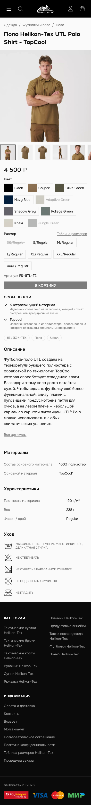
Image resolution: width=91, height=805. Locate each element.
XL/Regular (39, 254)
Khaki (18, 223)
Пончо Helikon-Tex (64, 654)
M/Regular (65, 242)
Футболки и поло (36, 25)
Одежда (10, 25)
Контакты (11, 713)
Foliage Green (62, 211)
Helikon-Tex (16, 338)
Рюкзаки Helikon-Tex (20, 681)
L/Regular (15, 254)
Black (18, 188)
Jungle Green (48, 223)
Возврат (10, 721)
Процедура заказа (19, 760)
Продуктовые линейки (68, 626)
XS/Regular (16, 242)
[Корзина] (82, 9)
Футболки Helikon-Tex (67, 646)
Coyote (44, 188)
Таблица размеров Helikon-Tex (28, 752)
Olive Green (75, 188)
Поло (60, 25)
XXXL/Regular (17, 266)
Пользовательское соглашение (29, 737)
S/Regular (41, 242)
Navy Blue (22, 199)
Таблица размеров (72, 234)
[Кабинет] (70, 9)
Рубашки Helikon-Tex (20, 666)
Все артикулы (15, 434)
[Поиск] (20, 9)
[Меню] (9, 9)
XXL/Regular (66, 254)
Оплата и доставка (19, 706)
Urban (54, 338)
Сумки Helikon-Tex (18, 673)
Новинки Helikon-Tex (66, 618)
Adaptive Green (58, 199)
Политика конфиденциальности (29, 745)
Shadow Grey (25, 211)
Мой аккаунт (14, 729)
